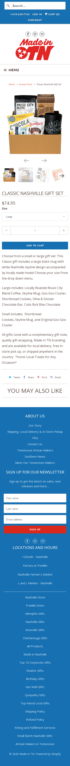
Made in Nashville (35, 654)
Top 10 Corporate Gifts (35, 662)
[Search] (8, 6)
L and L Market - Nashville (35, 583)
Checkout (35, 20)
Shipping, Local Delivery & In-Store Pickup (35, 432)
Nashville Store (35, 597)
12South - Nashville (35, 557)
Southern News (35, 456)
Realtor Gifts (35, 671)
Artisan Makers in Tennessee (35, 744)
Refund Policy (35, 719)
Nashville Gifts (35, 622)
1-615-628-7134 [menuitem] (20, 14)
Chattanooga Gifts (35, 638)
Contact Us (35, 444)
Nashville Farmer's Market (35, 574)
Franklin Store (35, 605)
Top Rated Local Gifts (35, 703)
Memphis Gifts (35, 613)
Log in (37, 14)
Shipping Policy (35, 711)
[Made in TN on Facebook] (28, 34)
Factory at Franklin (35, 565)
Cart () (53, 14)
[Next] (44, 160)
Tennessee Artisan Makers (35, 450)
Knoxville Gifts (35, 630)
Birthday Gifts (35, 679)
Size (4, 208)
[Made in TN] (35, 49)
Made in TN (26, 754)
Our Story (35, 425)
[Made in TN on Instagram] (35, 34)
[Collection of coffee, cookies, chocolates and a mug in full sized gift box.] (35, 124)
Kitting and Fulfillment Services (35, 728)
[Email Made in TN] (42, 34)
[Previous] (26, 160)
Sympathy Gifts (35, 695)
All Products (35, 646)
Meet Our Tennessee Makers (35, 463)
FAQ (35, 438)
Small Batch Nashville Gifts (35, 736)
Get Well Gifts (35, 687)
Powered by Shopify (48, 754)
